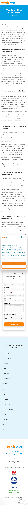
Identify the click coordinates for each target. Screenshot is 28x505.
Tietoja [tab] (23, 240)
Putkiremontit (18, 458)
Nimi (6, 282)
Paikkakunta (8, 298)
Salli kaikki (14, 263)
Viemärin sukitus (10, 458)
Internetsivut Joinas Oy (14, 498)
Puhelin (7, 287)
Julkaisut (14, 495)
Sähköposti (8, 292)
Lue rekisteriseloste (19, 497)
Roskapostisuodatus (10, 314)
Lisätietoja (7, 303)
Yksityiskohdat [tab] (14, 240)
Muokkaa (13, 266)
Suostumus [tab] (5, 240)
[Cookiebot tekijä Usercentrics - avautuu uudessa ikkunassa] (21, 237)
